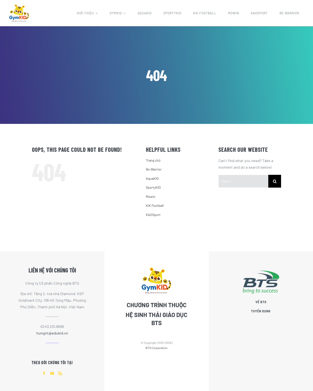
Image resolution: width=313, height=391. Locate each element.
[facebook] (44, 373)
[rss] (60, 373)
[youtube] (52, 373)
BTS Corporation (157, 348)
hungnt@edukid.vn (52, 333)
